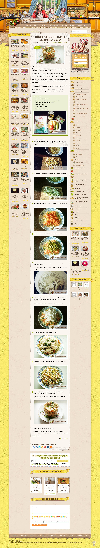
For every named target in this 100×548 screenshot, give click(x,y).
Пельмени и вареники (81, 113)
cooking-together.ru (54, 464)
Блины (77, 125)
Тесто (77, 145)
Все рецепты (44, 25)
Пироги (78, 132)
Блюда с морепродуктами (82, 108)
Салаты (38, 31)
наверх (94, 543)
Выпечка (77, 122)
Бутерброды (79, 154)
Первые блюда (78, 88)
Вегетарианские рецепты (81, 174)
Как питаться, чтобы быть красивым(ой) (81, 198)
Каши (77, 102)
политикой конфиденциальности (39, 464)
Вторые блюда (78, 91)
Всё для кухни (78, 208)
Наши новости (78, 223)
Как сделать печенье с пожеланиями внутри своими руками (50, 489)
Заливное (78, 156)
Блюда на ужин (78, 85)
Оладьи (78, 127)
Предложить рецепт (82, 25)
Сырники (78, 143)
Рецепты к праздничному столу (81, 180)
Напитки (77, 159)
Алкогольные (79, 162)
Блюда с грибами (80, 96)
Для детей (77, 188)
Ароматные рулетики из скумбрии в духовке (36, 488)
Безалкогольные (80, 165)
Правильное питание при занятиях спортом (81, 202)
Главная (20, 25)
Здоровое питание (79, 191)
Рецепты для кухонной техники (80, 184)
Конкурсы (64, 25)
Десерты (77, 214)
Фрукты (77, 211)
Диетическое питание (80, 194)
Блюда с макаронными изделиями (81, 105)
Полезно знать (78, 220)
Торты (77, 148)
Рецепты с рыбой (80, 116)
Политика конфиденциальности (15, 545)
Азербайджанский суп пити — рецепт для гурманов (63, 488)
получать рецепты (62, 460)
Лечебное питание (79, 205)
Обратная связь (54, 25)
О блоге (36, 25)
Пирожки (78, 135)
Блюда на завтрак (79, 82)
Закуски (77, 151)
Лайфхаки (77, 217)
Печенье (78, 130)
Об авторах (28, 25)
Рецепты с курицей (81, 94)
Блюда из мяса (80, 111)
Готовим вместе (64, 438)
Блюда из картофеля (81, 99)
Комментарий (35, 506)
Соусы (76, 177)
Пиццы (78, 140)
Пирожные (78, 138)
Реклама (72, 25)
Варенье (77, 171)
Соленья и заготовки (80, 168)
